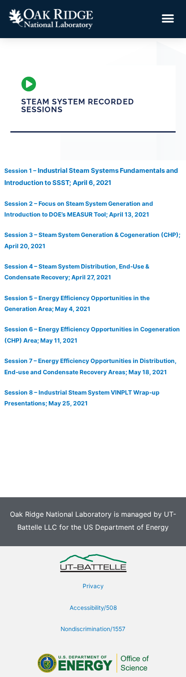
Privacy (93, 586)
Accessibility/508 (93, 607)
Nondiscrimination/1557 (93, 628)
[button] (167, 19)
